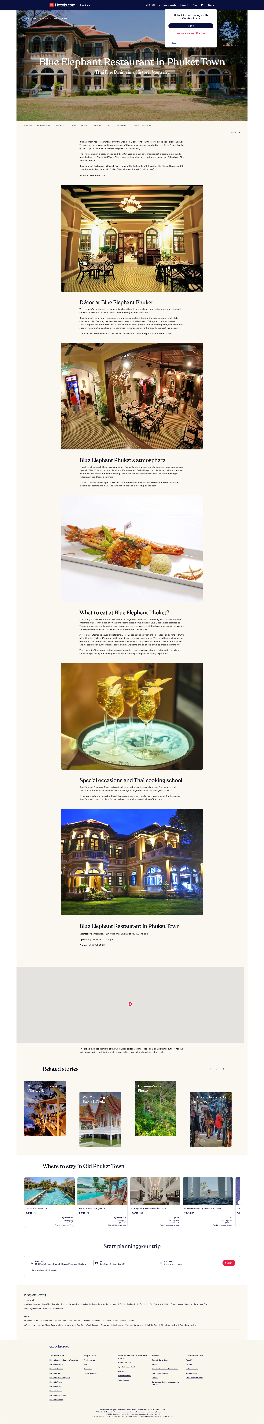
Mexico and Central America (127, 1325)
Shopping (84, 125)
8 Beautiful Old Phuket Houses (161, 166)
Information (122, 125)
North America (169, 1325)
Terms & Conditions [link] (160, 1360)
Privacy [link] (154, 1364)
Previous (210, 1068)
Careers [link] (189, 1364)
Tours (109, 125)
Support (184, 5)
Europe (105, 1325)
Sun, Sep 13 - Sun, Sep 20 (112, 1263)
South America (188, 1325)
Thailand (33, 19)
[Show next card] (240, 1202)
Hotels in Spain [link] (55, 1386)
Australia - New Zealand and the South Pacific (58, 1325)
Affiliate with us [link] (124, 1362)
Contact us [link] (88, 1369)
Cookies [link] (155, 1378)
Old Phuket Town (60, 19)
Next (222, 1068)
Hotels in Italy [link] (55, 1373)
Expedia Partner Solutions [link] (128, 1367)
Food (73, 125)
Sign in (211, 5)
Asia (26, 1316)
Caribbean (92, 1325)
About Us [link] (189, 1360)
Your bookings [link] (89, 1360)
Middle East (151, 1325)
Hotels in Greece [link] (56, 1400)
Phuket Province (45, 19)
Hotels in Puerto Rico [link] (58, 1395)
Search (228, 1263)
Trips (195, 5)
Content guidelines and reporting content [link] (165, 1383)
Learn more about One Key (191, 33)
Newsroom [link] (122, 1371)
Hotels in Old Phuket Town (92, 175)
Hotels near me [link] (192, 1369)
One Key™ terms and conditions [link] (165, 1369)
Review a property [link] (91, 1373)
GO (25, 19)
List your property (167, 5)
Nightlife (97, 125)
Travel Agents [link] (123, 1380)
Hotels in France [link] (56, 1382)
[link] (191, 43)
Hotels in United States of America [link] (64, 1360)
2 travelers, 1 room (173, 1263)
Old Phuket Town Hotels (141, 125)
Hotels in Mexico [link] (56, 1364)
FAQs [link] (86, 1364)
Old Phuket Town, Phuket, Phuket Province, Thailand (60, 1263)
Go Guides (28, 125)
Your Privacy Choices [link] (160, 1373)
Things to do (61, 125)
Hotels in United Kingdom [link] (60, 1378)
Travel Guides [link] (191, 1373)
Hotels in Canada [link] (56, 1369)
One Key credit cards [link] (194, 1378)
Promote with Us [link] (124, 1376)
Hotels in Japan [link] (56, 1391)
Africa (27, 1325)
